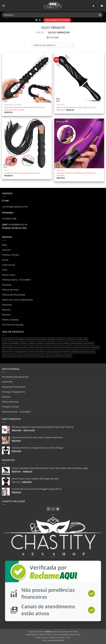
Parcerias (6, 285)
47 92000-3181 (9, 218)
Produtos (7, 304)
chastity (70, 339)
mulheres (41, 352)
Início (40, 32)
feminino (59, 347)
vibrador (67, 356)
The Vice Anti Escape (13, 324)
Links (4, 270)
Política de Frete (10, 289)
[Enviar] (100, 14)
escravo (18, 347)
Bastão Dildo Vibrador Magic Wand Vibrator (76, 107)
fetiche (68, 347)
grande (77, 347)
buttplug (30, 339)
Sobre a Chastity (10, 319)
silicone (6, 356)
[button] (3, 6)
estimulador (29, 347)
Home (5, 260)
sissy (13, 356)
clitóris (23, 343)
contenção (50, 343)
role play (85, 352)
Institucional (8, 265)
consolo (40, 343)
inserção (95, 347)
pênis (67, 352)
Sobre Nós (7, 382)
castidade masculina (56, 339)
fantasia (39, 347)
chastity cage (81, 339)
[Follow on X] (40, 20)
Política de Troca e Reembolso (17, 300)
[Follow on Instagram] (36, 20)
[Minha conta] (93, 6)
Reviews (6, 314)
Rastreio (6, 310)
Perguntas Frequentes (13, 387)
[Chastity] (53, 6)
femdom (49, 347)
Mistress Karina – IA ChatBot (16, 280)
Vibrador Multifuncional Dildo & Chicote (22, 173)
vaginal (48, 356)
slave (20, 356)
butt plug (41, 339)
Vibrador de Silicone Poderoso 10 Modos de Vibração (75, 174)
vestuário (58, 356)
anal (4, 339)
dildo (66, 343)
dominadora (76, 343)
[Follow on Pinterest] (58, 509)
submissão (29, 356)
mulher (31, 352)
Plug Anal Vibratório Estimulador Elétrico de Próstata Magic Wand (24, 108)
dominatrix (88, 343)
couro (59, 343)
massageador (20, 352)
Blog (4, 245)
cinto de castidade (10, 343)
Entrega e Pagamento (13, 392)
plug (49, 352)
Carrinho (6, 250)
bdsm (11, 339)
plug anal (58, 352)
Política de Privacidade (13, 295)
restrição (75, 352)
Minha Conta (8, 275)
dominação (7, 347)
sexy (93, 352)
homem (85, 347)
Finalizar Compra (10, 255)
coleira (31, 343)
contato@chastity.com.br (15, 206)
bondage (20, 339)
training (39, 356)
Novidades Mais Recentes (15, 377)
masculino (7, 352)
